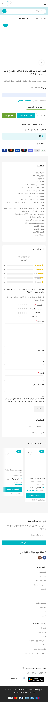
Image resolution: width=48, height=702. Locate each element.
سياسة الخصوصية (39, 645)
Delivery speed (36, 316)
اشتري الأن (9, 116)
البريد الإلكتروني (38, 385)
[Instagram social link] (40, 558)
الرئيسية (43, 19)
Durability (38, 313)
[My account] (3, 3)
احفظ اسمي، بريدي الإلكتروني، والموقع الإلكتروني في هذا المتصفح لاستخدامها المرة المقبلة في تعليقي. (24, 400)
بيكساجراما (18, 692)
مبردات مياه (24, 19)
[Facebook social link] (37, 130)
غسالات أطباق (41, 603)
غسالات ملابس (40, 599)
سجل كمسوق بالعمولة (38, 641)
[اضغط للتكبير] (41, 62)
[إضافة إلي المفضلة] (29, 452)
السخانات (42, 572)
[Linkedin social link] (28, 130)
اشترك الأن (24, 543)
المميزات (40, 351)
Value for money (35, 309)
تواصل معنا (42, 632)
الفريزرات (43, 616)
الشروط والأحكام (40, 649)
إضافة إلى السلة (26, 116)
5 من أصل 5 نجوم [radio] (19, 305)
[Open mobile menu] (44, 3)
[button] (35, 495)
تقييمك (38, 305)
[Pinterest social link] (31, 130)
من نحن (43, 637)
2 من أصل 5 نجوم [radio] (24, 305)
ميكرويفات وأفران (40, 585)
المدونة (43, 628)
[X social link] (34, 130)
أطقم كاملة (42, 576)
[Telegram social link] (25, 130)
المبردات (35, 19)
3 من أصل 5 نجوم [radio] (23, 305)
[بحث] (4, 11)
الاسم (41, 373)
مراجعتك (40, 321)
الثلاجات (43, 612)
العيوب (41, 362)
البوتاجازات (42, 607)
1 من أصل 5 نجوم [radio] (26, 305)
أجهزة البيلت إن (41, 581)
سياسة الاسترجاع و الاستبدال (35, 653)
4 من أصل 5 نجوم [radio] (21, 305)
